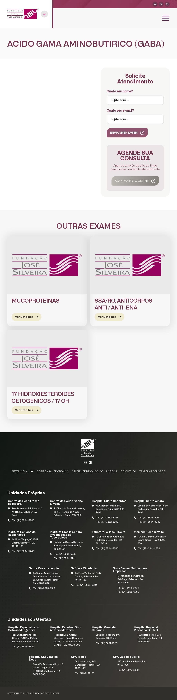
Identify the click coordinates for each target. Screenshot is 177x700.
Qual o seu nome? (120, 91)
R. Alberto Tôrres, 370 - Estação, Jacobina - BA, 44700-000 (150, 638)
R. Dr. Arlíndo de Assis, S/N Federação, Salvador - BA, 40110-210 (110, 540)
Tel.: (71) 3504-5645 (23, 647)
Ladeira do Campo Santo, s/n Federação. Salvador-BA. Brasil (153, 509)
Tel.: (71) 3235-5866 (128, 592)
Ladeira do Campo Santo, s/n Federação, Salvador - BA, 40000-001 (69, 545)
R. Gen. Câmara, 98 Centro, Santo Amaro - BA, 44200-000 (152, 540)
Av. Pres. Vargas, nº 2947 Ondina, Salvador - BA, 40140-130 (25, 543)
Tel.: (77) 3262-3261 (107, 518)
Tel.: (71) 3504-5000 (149, 518)
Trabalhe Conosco (152, 471)
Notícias (111, 471)
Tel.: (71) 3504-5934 (86, 585)
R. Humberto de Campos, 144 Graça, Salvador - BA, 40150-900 (130, 579)
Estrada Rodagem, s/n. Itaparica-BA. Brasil (108, 637)
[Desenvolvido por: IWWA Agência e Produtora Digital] (165, 694)
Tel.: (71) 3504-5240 (23, 520)
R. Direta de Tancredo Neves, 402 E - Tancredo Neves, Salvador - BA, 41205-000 (69, 512)
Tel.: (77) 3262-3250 (107, 522)
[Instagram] (161, 4)
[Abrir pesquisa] (155, 4)
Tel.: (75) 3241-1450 (149, 549)
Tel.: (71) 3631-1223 (106, 643)
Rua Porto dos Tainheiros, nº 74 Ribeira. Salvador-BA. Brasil (27, 512)
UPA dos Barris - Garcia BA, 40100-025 (131, 663)
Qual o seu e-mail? (120, 110)
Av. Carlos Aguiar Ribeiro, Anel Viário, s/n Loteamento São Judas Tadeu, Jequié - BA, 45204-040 (47, 578)
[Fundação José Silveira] (22, 14)
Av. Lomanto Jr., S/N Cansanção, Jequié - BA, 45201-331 (87, 665)
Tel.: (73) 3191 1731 (85, 673)
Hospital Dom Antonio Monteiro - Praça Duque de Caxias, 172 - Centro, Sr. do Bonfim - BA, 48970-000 (68, 640)
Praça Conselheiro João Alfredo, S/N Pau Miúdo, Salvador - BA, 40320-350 (25, 638)
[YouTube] (167, 4)
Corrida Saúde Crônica (52, 471)
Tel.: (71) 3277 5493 (128, 670)
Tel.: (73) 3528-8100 (44, 588)
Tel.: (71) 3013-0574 (128, 588)
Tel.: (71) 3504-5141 (65, 558)
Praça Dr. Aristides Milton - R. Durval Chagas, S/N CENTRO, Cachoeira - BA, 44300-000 (48, 669)
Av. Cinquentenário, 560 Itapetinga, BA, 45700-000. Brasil (110, 509)
